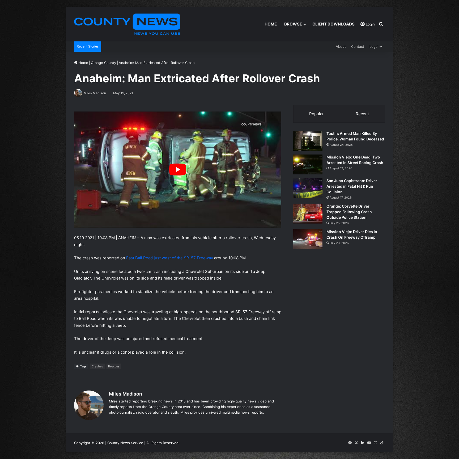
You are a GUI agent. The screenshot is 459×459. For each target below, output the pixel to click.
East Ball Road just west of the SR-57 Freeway (169, 257)
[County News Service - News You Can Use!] (127, 24)
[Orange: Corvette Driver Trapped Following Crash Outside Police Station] (307, 214)
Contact (357, 46)
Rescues (114, 366)
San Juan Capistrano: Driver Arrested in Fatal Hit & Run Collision (351, 186)
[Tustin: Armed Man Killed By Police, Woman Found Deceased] (307, 141)
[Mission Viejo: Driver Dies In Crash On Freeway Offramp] (307, 239)
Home (271, 24)
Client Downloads (333, 24)
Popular (316, 113)
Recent (362, 113)
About (341, 46)
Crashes (97, 366)
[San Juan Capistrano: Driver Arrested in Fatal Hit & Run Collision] (307, 188)
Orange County (103, 63)
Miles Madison (95, 93)
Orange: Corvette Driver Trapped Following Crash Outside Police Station (349, 212)
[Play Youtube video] (177, 169)
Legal (373, 46)
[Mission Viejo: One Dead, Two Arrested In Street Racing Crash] (307, 164)
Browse (293, 24)
